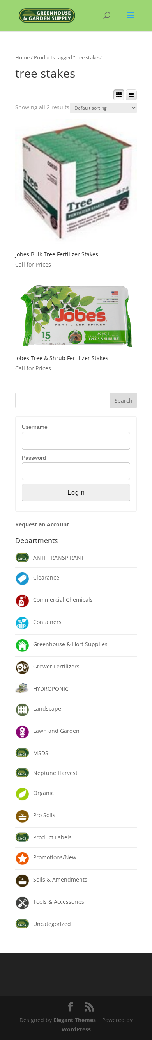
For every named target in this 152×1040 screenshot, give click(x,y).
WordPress (76, 1029)
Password (34, 458)
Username (35, 427)
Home (22, 57)
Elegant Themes (74, 1020)
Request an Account (42, 524)
